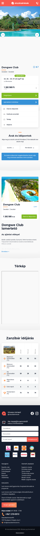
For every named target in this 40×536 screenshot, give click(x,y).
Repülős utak (6, 467)
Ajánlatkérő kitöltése (11, 102)
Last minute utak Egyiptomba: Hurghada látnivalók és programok (18, 487)
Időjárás (9, 124)
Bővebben (5, 251)
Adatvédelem (20, 533)
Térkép (9, 119)
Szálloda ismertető (13, 114)
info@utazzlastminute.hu (11, 522)
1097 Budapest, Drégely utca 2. (11, 520)
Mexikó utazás (26, 477)
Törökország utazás (28, 473)
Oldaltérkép (5, 477)
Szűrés (9, 148)
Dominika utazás (27, 469)
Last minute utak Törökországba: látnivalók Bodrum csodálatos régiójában (17, 493)
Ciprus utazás (26, 471)
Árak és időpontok (12, 109)
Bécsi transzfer (6, 469)
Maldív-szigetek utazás (29, 479)
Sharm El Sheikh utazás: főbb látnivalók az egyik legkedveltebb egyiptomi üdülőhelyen (16, 499)
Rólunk (4, 473)
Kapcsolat (5, 475)
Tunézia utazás (26, 475)
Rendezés (29, 148)
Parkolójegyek (6, 471)
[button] (3, 35)
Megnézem (8, 95)
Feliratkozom (32, 439)
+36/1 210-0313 (12, 514)
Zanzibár (4, 72)
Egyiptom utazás (27, 467)
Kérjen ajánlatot (9, 505)
